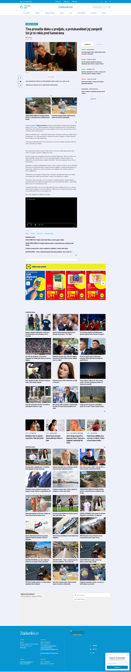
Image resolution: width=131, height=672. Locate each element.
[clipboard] (20, 85)
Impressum (74, 1)
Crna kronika (81, 13)
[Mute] (35, 224)
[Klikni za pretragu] (109, 6)
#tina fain (32, 233)
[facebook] (101, 1)
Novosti (37, 13)
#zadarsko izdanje (49, 233)
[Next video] (31, 224)
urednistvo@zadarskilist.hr (26, 662)
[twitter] (106, 1)
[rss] (110, 1)
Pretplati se (117, 667)
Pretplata (58, 1)
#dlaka (27, 233)
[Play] (27, 224)
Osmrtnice (94, 13)
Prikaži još (93, 99)
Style (70, 13)
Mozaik (104, 13)
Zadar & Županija (50, 13)
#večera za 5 (40, 233)
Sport (62, 13)
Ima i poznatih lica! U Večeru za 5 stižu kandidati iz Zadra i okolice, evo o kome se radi (47, 81)
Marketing (66, 1)
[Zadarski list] (65, 7)
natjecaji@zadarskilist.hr (46, 647)
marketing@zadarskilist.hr (50, 646)
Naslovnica (26, 13)
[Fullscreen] (75, 224)
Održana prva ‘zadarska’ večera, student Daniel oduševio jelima (42, 85)
